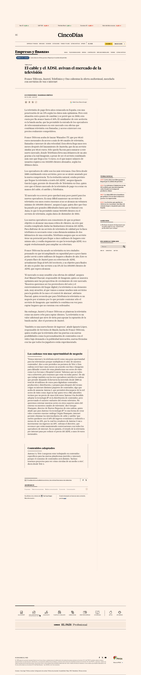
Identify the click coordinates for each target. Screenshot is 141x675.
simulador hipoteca (34, 614)
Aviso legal (23, 670)
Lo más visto (104, 220)
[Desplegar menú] (16, 35)
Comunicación (71, 489)
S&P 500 (40, 25)
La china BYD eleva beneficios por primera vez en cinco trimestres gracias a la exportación (112, 196)
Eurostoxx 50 (83, 25)
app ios (110, 614)
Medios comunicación (51, 489)
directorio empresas (85, 614)
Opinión (83, 43)
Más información (29, 498)
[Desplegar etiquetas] (86, 489)
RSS (71, 670)
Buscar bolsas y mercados (109, 241)
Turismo (113, 52)
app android (120, 614)
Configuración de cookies (41, 670)
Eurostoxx (109, 250)
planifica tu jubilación (59, 614)
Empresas (27, 489)
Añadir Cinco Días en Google (80, 102)
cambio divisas (72, 614)
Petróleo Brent (62, 25)
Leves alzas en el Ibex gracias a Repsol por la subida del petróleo (48, 57)
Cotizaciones (55, 43)
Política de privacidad (53, 670)
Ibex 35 (21, 25)
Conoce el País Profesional (70, 624)
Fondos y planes (65, 43)
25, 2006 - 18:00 (31, 97)
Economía (48, 43)
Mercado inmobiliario (103, 52)
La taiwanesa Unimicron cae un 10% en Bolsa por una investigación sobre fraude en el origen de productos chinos (112, 188)
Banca (66, 52)
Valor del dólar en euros (108, 25)
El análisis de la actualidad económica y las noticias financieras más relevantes (49, 480)
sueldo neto (46, 614)
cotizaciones (97, 614)
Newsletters (75, 670)
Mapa (67, 670)
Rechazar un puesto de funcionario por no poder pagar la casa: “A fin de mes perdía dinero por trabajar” (113, 226)
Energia (84, 52)
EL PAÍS (89, 43)
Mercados (42, 43)
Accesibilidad (62, 670)
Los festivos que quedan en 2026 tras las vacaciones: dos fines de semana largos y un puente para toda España (112, 205)
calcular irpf (21, 614)
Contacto (17, 670)
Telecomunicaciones (74, 52)
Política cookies (30, 670)
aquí (64, 498)
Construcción (91, 52)
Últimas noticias (75, 43)
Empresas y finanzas (32, 43)
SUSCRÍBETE (109, 44)
